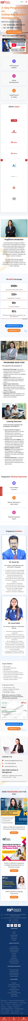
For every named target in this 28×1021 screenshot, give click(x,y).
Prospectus (1, 491)
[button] (24, 488)
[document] (14, 510)
